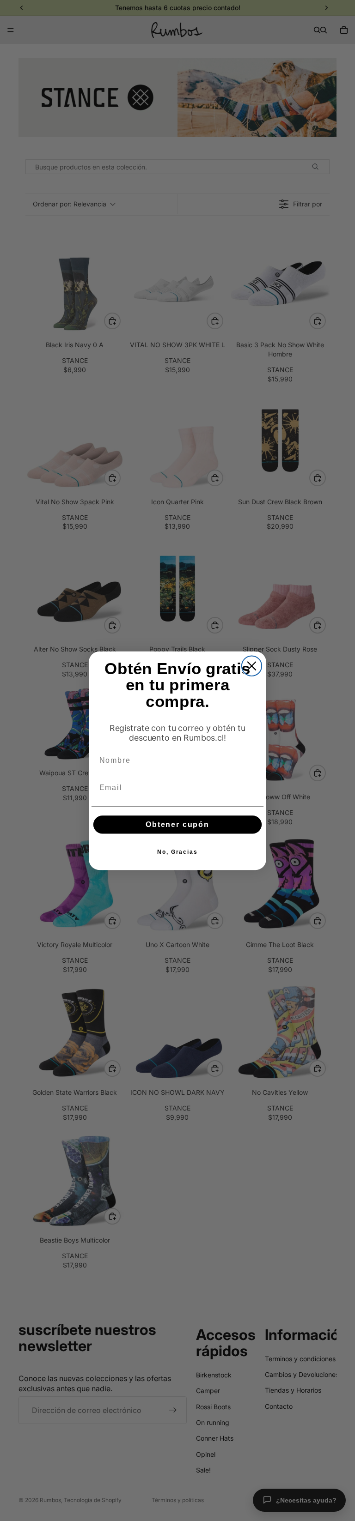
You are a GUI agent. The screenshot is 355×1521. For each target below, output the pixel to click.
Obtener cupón (177, 824)
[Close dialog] (252, 666)
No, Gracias (177, 851)
